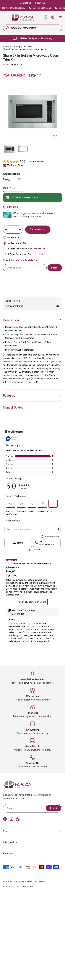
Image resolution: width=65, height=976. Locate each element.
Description (11, 320)
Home (6, 46)
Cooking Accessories (22, 46)
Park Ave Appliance (18, 881)
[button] (60, 17)
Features (9, 395)
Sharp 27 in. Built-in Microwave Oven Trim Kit (25, 49)
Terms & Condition (11, 886)
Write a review (36, 161)
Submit (53, 808)
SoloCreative (38, 881)
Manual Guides (13, 407)
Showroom (40, 3)
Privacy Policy (27, 886)
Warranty (13, 237)
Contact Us (25, 3)
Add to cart (40, 229)
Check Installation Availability (20, 260)
